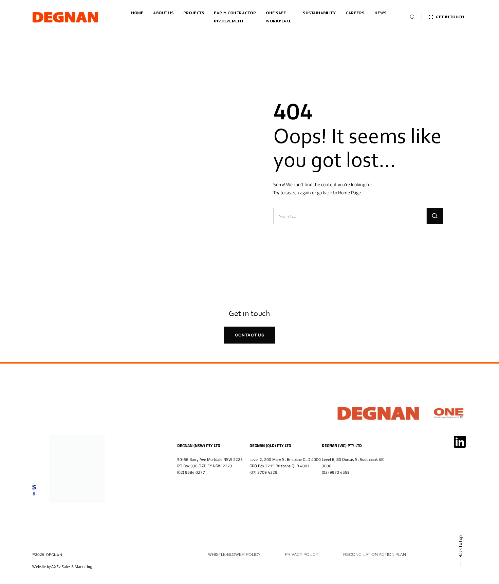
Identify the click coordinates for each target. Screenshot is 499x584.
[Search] (435, 216)
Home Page (349, 192)
